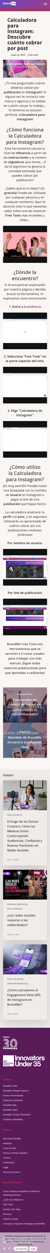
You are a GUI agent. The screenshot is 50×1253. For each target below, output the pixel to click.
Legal (5, 1167)
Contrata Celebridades (13, 1119)
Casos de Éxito (9, 1148)
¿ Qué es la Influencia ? (13, 1199)
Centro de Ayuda (15, 979)
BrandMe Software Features (16, 1090)
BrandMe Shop (10, 1105)
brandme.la (32, 306)
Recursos (7, 1214)
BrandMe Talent (10, 1109)
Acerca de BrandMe (12, 1138)
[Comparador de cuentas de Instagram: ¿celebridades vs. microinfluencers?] (25, 705)
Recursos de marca (11, 1172)
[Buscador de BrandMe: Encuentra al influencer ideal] (25, 740)
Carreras (7, 1157)
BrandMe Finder (10, 1086)
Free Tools (8, 1204)
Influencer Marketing (17, 904)
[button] (45, 3)
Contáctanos (9, 1162)
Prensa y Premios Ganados (15, 1153)
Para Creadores (14, 814)
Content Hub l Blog (11, 1209)
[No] (46, 1242)
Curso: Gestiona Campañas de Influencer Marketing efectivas (21, 1193)
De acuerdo (21, 1249)
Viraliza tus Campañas (13, 1100)
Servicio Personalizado (13, 1095)
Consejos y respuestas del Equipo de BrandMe (24, 1223)
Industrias (7, 1143)
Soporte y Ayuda (10, 1219)
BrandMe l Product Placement (16, 1114)
